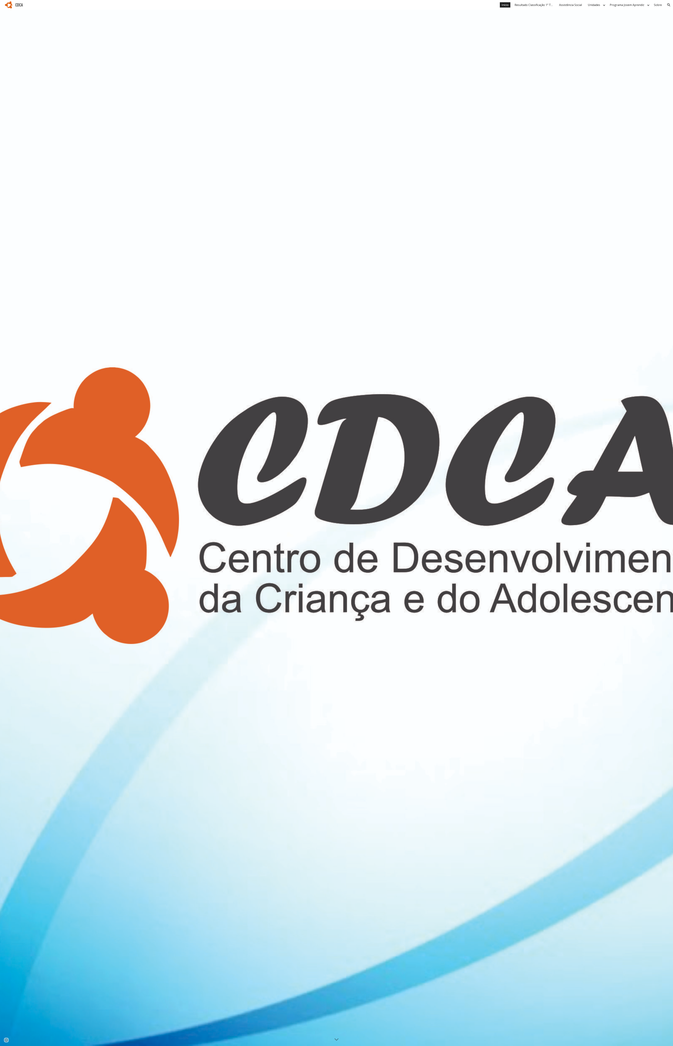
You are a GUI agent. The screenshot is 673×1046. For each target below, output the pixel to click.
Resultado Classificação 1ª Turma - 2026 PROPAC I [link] (535, 5)
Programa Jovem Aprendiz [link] (627, 5)
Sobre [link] (658, 5)
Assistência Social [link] (570, 5)
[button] (669, 5)
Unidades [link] (594, 5)
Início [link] (505, 5)
